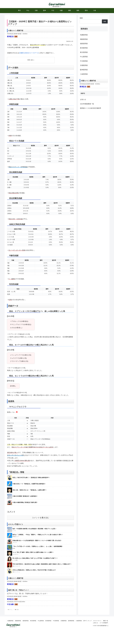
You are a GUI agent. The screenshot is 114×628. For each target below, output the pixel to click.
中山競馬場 (84, 56)
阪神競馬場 (84, 70)
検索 (81, 18)
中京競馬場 (84, 61)
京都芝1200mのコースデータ (29, 53)
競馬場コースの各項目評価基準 (90, 108)
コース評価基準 (104, 622)
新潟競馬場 (84, 48)
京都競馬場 (84, 65)
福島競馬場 (84, 43)
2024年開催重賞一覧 (87, 104)
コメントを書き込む (40, 518)
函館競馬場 (84, 39)
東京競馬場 (84, 52)
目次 (28, 60)
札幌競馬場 (84, 35)
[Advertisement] (94, 124)
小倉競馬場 (84, 74)
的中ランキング (87, 620)
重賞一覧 (105, 620)
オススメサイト (97, 620)
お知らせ (83, 99)
